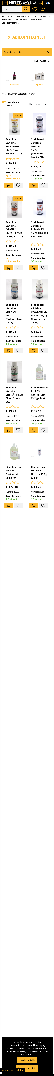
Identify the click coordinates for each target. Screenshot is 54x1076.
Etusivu (5, 16)
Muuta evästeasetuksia (13, 1070)
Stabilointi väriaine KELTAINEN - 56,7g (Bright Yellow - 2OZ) (14, 146)
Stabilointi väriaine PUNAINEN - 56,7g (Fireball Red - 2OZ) (39, 229)
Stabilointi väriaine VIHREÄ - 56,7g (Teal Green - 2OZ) (14, 394)
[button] (27, 61)
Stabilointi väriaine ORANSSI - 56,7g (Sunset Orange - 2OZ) (14, 229)
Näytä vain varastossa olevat (21, 93)
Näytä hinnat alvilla (13, 104)
